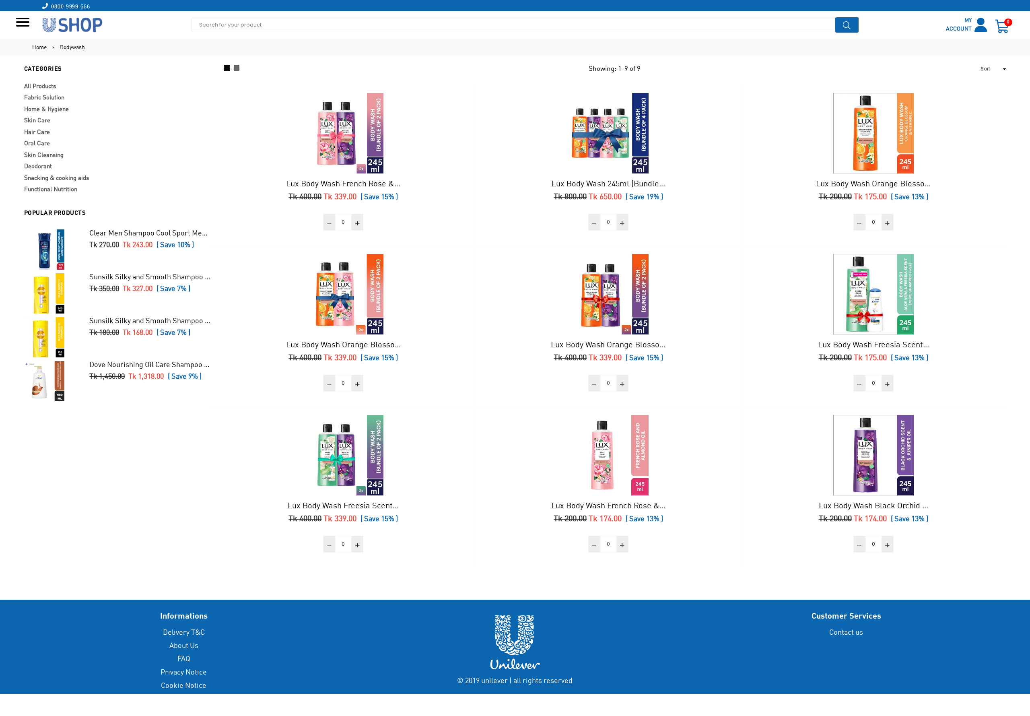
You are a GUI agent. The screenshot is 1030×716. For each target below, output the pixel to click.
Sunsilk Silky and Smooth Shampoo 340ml (150, 277)
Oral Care (37, 144)
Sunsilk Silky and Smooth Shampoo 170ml (150, 321)
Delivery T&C (184, 632)
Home (39, 47)
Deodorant (38, 167)
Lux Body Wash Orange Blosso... (873, 184)
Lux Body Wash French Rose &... (343, 184)
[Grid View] (227, 69)
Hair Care (37, 133)
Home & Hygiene (46, 110)
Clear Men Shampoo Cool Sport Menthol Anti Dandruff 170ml (150, 233)
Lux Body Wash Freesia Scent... (873, 345)
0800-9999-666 (69, 6)
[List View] (237, 69)
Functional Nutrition (50, 190)
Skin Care (37, 121)
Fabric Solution (44, 98)
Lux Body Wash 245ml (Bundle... (608, 184)
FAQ (183, 659)
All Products (40, 87)
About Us (183, 646)
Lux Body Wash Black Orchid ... (873, 506)
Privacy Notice (184, 672)
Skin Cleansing (44, 156)
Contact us (846, 632)
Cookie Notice (183, 685)
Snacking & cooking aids (56, 178)
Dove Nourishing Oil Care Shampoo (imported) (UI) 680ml (150, 365)
